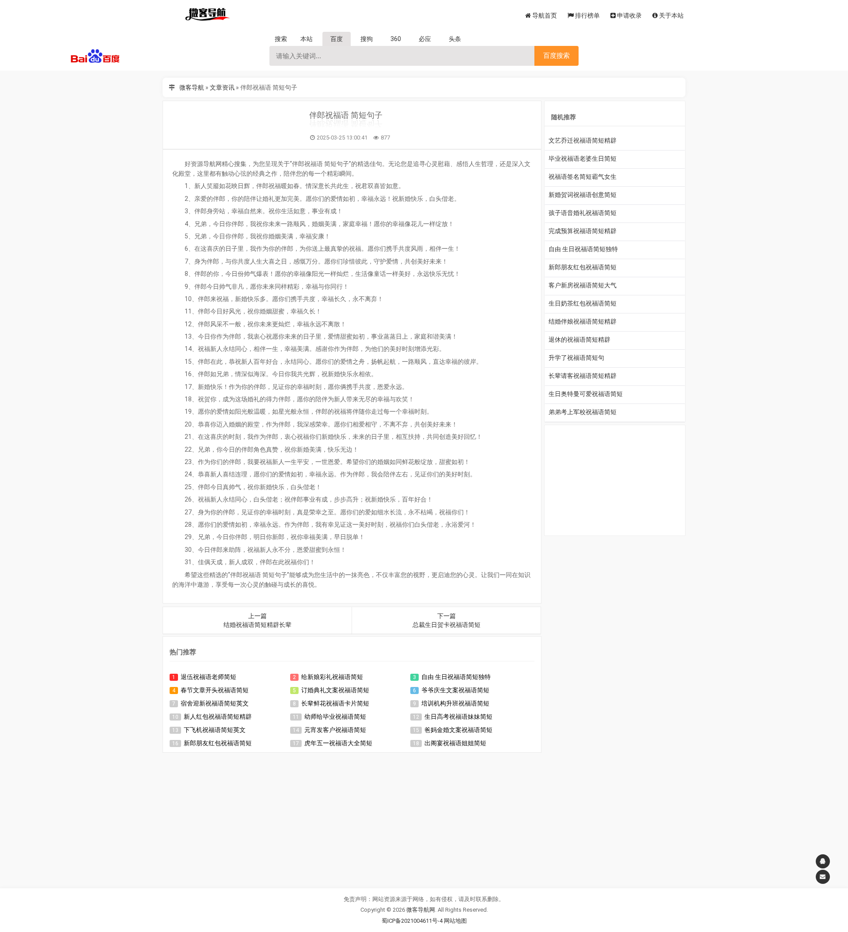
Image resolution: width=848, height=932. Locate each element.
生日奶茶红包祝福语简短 (583, 303)
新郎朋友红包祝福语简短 (218, 743)
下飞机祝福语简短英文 (215, 729)
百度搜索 (556, 55)
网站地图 (455, 920)
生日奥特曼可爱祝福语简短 (586, 393)
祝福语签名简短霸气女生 (583, 176)
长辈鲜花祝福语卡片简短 (335, 703)
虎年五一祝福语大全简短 (338, 743)
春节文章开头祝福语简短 (215, 690)
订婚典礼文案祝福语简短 (335, 690)
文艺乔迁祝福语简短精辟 (583, 140)
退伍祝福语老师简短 (208, 676)
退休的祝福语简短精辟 (579, 339)
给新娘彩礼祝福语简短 (332, 676)
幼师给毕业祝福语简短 (335, 716)
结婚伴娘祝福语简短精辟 (583, 321)
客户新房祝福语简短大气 (583, 285)
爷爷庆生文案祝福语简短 (455, 690)
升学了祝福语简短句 (576, 357)
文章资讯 (222, 87)
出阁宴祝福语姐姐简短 (455, 743)
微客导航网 (420, 909)
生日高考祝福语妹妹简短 (458, 716)
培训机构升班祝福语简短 (455, 703)
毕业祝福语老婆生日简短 (583, 158)
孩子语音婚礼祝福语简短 (583, 212)
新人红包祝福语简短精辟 (218, 716)
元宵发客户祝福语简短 (335, 729)
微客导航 (191, 87)
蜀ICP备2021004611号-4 (412, 920)
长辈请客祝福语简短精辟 (583, 375)
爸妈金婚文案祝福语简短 (458, 729)
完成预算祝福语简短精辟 (583, 230)
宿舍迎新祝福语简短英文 (215, 703)
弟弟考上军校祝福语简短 (583, 411)
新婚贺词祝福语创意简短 (583, 194)
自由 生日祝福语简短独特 (456, 676)
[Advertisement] (352, 819)
